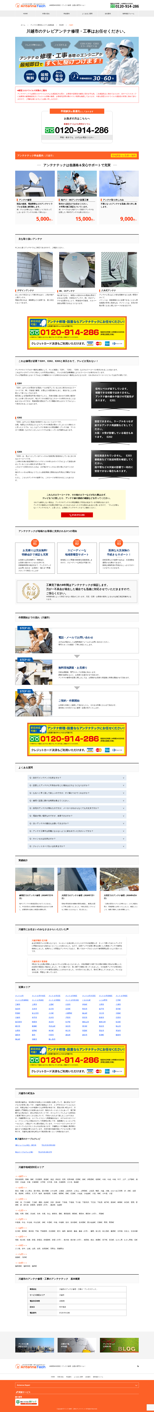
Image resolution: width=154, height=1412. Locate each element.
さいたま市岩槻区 (105, 996)
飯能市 (118, 1035)
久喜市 (68, 1004)
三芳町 (118, 1000)
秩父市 (68, 1030)
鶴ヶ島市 (52, 1039)
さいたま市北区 (54, 996)
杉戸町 (68, 1022)
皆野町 (34, 1030)
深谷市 (68, 1026)
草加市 (118, 1030)
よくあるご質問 (87, 14)
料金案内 (67, 14)
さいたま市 (19, 996)
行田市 (51, 1035)
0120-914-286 (78, 514)
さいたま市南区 (71, 996)
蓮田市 (17, 1035)
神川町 (51, 1030)
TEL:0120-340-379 (45, 1152)
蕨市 (33, 1035)
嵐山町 (84, 1013)
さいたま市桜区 (121, 996)
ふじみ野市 (103, 1000)
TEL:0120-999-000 (48, 1145)
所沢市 (84, 1017)
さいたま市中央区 (38, 996)
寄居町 (17, 1013)
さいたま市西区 (54, 1000)
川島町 (118, 1013)
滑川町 (84, 1026)
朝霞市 (34, 1022)
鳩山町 (17, 1039)
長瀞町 (101, 1035)
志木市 (51, 1017)
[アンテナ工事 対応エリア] (34, 1352)
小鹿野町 (68, 1013)
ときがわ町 (86, 1000)
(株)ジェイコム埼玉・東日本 (25, 1145)
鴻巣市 (34, 1039)
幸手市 (34, 1017)
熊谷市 (101, 1026)
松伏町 (118, 1022)
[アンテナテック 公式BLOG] (119, 1352)
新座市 (101, 1017)
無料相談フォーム (128, 14)
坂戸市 (101, 1009)
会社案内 (108, 14)
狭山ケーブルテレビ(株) (24, 1152)
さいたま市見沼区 (72, 1000)
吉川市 (51, 1009)
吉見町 (68, 1009)
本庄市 (51, 1022)
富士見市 (35, 1013)
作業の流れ (46, 14)
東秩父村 (102, 1022)
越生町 (68, 1035)
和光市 (84, 1009)
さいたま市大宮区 (89, 996)
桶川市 (17, 1026)
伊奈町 (84, 1004)
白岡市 (17, 1030)
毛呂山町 (52, 1026)
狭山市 (118, 1026)
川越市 (17, 1017)
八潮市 (118, 1004)
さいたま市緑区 (38, 1000)
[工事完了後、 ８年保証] (77, 1352)
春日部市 (18, 1022)
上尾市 (34, 1004)
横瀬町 (34, 1026)
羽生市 (101, 1030)
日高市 (118, 1017)
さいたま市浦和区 (22, 1000)
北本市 (34, 1009)
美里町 (84, 1030)
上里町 (51, 1004)
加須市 (17, 1009)
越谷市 (84, 1035)
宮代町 (118, 1009)
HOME (25, 14)
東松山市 (85, 1022)
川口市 (101, 1013)
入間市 (101, 1004)
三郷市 (17, 1004)
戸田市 (68, 1017)
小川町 (51, 1013)
